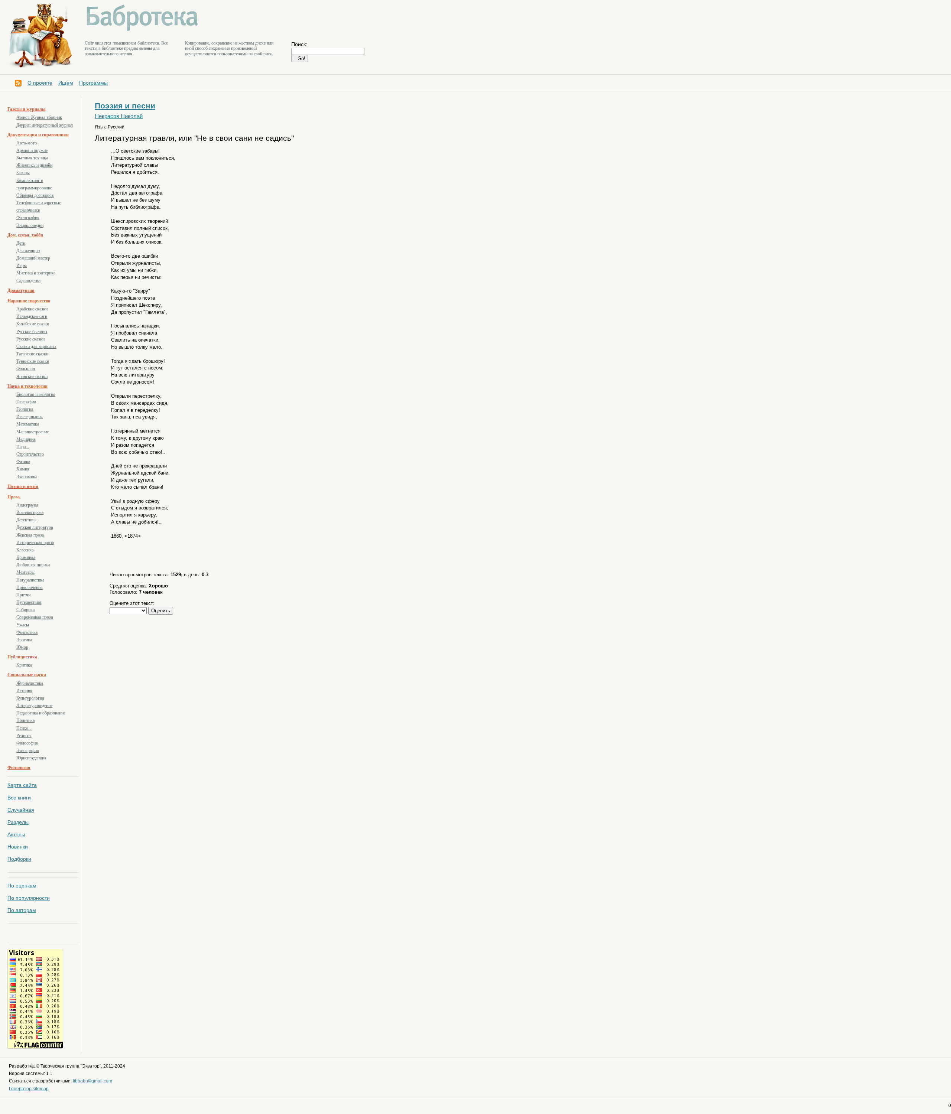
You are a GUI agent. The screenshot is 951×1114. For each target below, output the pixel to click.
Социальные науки (26, 674)
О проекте (39, 83)
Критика (24, 665)
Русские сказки (30, 339)
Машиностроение (32, 432)
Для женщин (28, 250)
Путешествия (28, 602)
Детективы (26, 520)
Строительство (30, 454)
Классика (24, 550)
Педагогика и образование (40, 713)
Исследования (29, 416)
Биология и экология (35, 394)
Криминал (25, 557)
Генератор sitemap (29, 1089)
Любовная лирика (33, 565)
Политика (25, 720)
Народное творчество (28, 301)
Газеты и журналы (26, 109)
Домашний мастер (33, 258)
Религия (24, 735)
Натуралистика (30, 580)
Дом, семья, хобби (25, 235)
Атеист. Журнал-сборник (39, 117)
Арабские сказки (32, 309)
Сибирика (25, 610)
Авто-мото (26, 143)
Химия (22, 469)
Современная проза (34, 617)
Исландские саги (31, 316)
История (24, 690)
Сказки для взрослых (36, 346)
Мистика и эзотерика (35, 273)
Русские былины (31, 331)
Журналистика (29, 683)
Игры (21, 265)
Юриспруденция (31, 758)
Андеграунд (27, 505)
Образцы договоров (35, 195)
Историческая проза (35, 542)
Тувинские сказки (32, 361)
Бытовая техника (32, 158)
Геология (24, 409)
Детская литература (34, 527)
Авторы (16, 834)
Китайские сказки (32, 324)
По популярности (28, 898)
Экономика (26, 477)
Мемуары (25, 572)
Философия (27, 743)
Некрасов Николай (119, 116)
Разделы (18, 822)
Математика (27, 424)
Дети (20, 243)
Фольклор (25, 369)
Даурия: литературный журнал (44, 125)
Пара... (22, 446)
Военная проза (29, 512)
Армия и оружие (32, 150)
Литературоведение (34, 705)
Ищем (65, 83)
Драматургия (21, 290)
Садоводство (28, 280)
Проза (13, 497)
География (26, 402)
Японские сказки (32, 376)
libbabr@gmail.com (92, 1081)
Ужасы (22, 625)
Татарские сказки (32, 354)
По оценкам (21, 886)
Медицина (25, 439)
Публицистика (22, 657)
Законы (23, 172)
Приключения (29, 587)
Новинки (17, 847)
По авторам (21, 910)
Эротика (24, 640)
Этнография (27, 750)
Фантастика (27, 632)
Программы (93, 83)
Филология (18, 767)
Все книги (19, 798)
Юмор (22, 647)
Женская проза (30, 535)
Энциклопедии (29, 225)
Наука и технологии (27, 386)
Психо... (24, 728)
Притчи (23, 595)
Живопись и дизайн (34, 165)
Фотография (27, 217)
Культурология (30, 698)
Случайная (20, 810)
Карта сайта (22, 785)
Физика (23, 461)
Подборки (19, 859)
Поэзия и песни (22, 486)
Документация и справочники (38, 135)
